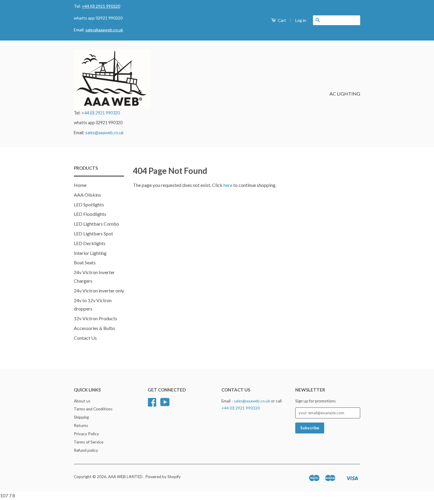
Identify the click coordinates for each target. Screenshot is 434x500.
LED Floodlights (90, 214)
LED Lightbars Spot (93, 233)
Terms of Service (88, 442)
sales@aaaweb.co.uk (104, 29)
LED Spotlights (89, 204)
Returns (81, 425)
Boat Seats (85, 262)
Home (80, 185)
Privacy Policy (86, 433)
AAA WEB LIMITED (125, 476)
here (227, 185)
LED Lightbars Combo (96, 223)
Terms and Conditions (93, 409)
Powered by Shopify (163, 476)
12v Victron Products (95, 318)
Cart (281, 20)
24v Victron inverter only (99, 290)
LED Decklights (89, 243)
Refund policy (86, 450)
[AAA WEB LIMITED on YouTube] (165, 404)
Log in (300, 20)
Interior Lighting (90, 253)
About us (82, 401)
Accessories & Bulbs (94, 328)
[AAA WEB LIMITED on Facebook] (152, 404)
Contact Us (85, 338)
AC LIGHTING (344, 93)
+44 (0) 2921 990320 (101, 6)
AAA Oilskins (87, 195)
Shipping (81, 417)
